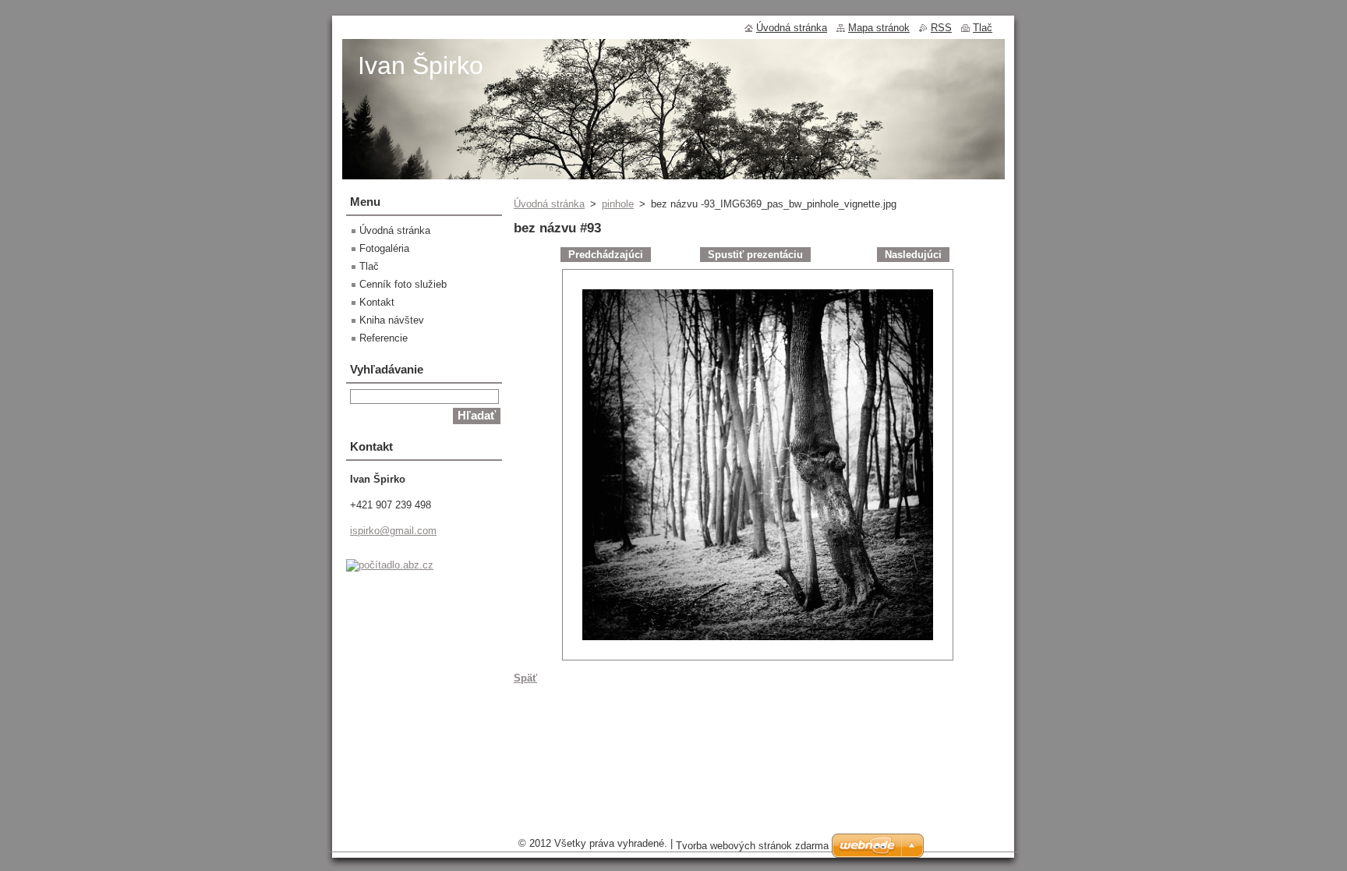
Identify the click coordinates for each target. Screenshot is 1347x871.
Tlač (369, 266)
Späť (525, 678)
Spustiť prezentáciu (755, 254)
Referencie (383, 338)
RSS (941, 28)
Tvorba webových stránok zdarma (752, 846)
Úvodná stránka (549, 204)
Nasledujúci (913, 254)
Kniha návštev (391, 320)
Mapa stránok (879, 28)
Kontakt (376, 302)
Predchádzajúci (605, 254)
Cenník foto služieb (403, 284)
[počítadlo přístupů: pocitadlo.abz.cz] (389, 565)
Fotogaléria (384, 248)
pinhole (618, 204)
